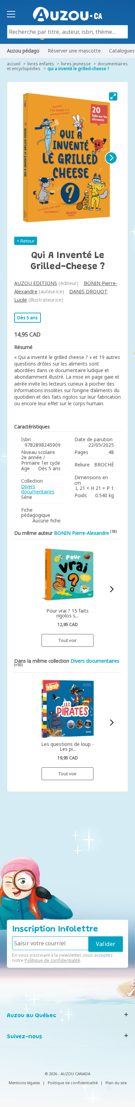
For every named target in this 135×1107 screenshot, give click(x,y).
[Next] (111, 158)
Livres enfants (40, 64)
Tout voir (67, 640)
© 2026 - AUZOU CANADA (67, 1073)
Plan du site (116, 1082)
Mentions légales (24, 1082)
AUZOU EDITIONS (35, 283)
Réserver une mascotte (74, 50)
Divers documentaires (37, 489)
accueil (13, 64)
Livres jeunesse (76, 64)
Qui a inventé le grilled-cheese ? (78, 69)
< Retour (26, 241)
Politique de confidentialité (52, 960)
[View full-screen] (113, 96)
